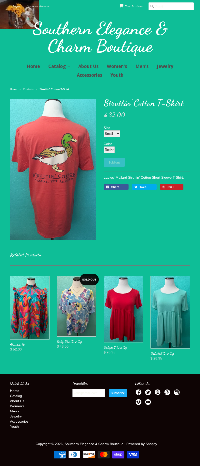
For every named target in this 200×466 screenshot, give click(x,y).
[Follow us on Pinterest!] (158, 393)
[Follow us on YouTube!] (148, 403)
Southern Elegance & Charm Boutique (100, 37)
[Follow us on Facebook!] (139, 393)
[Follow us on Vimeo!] (139, 403)
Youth (116, 75)
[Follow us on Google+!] (168, 393)
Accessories (89, 75)
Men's (142, 66)
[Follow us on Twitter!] (148, 393)
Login (16, 6)
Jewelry (165, 66)
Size (107, 128)
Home (33, 66)
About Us (88, 66)
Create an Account (38, 6)
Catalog (57, 66)
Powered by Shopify (141, 444)
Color (108, 144)
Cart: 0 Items (133, 6)
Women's (117, 66)
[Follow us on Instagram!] (177, 393)
